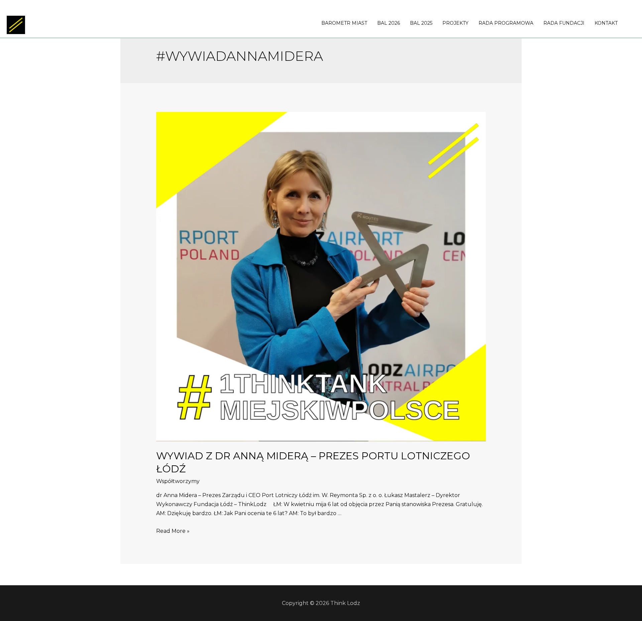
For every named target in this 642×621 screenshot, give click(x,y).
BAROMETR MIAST (344, 23)
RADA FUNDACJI (563, 23)
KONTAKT (606, 23)
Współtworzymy (178, 481)
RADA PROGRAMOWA (505, 23)
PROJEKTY (455, 23)
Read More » (173, 531)
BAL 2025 (421, 23)
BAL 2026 (388, 23)
